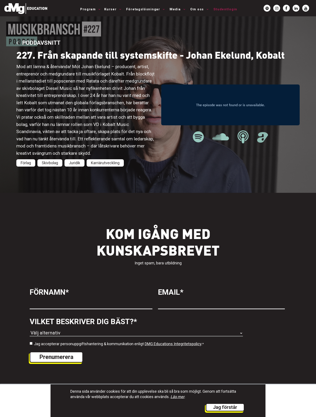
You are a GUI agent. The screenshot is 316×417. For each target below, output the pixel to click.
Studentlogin (225, 9)
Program (88, 9)
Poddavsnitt (40, 42)
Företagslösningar (143, 9)
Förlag (26, 163)
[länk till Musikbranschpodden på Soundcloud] (220, 137)
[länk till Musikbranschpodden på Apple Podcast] (243, 137)
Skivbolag (50, 163)
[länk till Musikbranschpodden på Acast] (262, 140)
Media (176, 9)
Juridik (74, 163)
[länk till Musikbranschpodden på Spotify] (198, 137)
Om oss (197, 9)
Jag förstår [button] (225, 407)
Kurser (111, 9)
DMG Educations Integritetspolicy (173, 344)
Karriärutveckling (105, 163)
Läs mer (177, 396)
